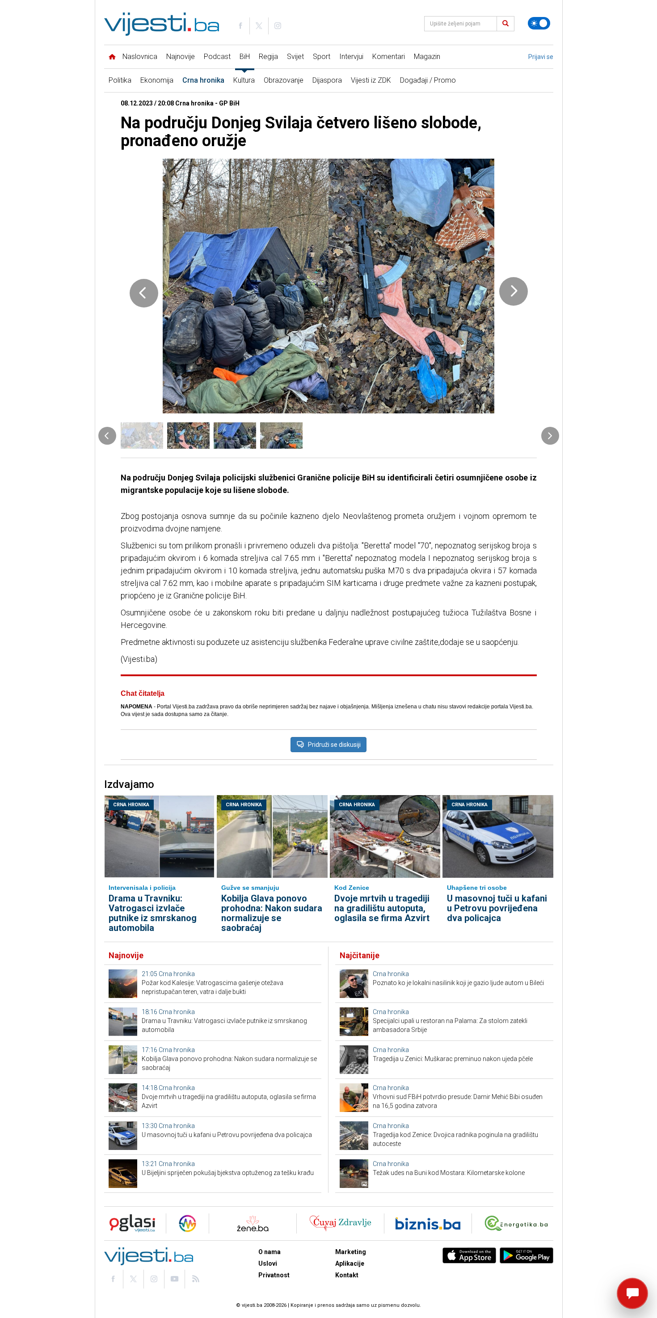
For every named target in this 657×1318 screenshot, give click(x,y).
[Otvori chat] (632, 1293)
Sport (321, 56)
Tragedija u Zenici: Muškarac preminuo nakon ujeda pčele (453, 1058)
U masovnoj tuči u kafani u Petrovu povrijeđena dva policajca (497, 908)
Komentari (388, 56)
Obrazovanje (283, 80)
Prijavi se (540, 56)
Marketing (350, 1251)
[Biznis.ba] (428, 1223)
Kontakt (346, 1275)
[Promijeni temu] (539, 23)
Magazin (427, 56)
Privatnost (274, 1275)
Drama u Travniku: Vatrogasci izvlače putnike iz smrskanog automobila (153, 913)
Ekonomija (156, 80)
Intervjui (351, 56)
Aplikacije (349, 1263)
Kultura (244, 80)
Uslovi (267, 1263)
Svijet (295, 56)
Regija (268, 56)
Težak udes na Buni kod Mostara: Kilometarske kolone (449, 1172)
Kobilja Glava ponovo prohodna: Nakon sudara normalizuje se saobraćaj (271, 913)
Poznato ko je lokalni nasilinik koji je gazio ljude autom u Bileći (458, 982)
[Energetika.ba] (518, 1223)
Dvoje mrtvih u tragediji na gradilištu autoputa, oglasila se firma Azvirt (382, 908)
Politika (120, 80)
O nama (269, 1251)
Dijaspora (327, 80)
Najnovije (180, 56)
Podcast (217, 56)
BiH (245, 56)
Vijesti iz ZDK (371, 80)
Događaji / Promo (428, 80)
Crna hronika (203, 80)
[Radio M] (129, 1223)
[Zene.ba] (252, 1223)
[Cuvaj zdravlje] (340, 1223)
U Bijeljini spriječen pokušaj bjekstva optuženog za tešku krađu (228, 1172)
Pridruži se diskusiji (334, 744)
